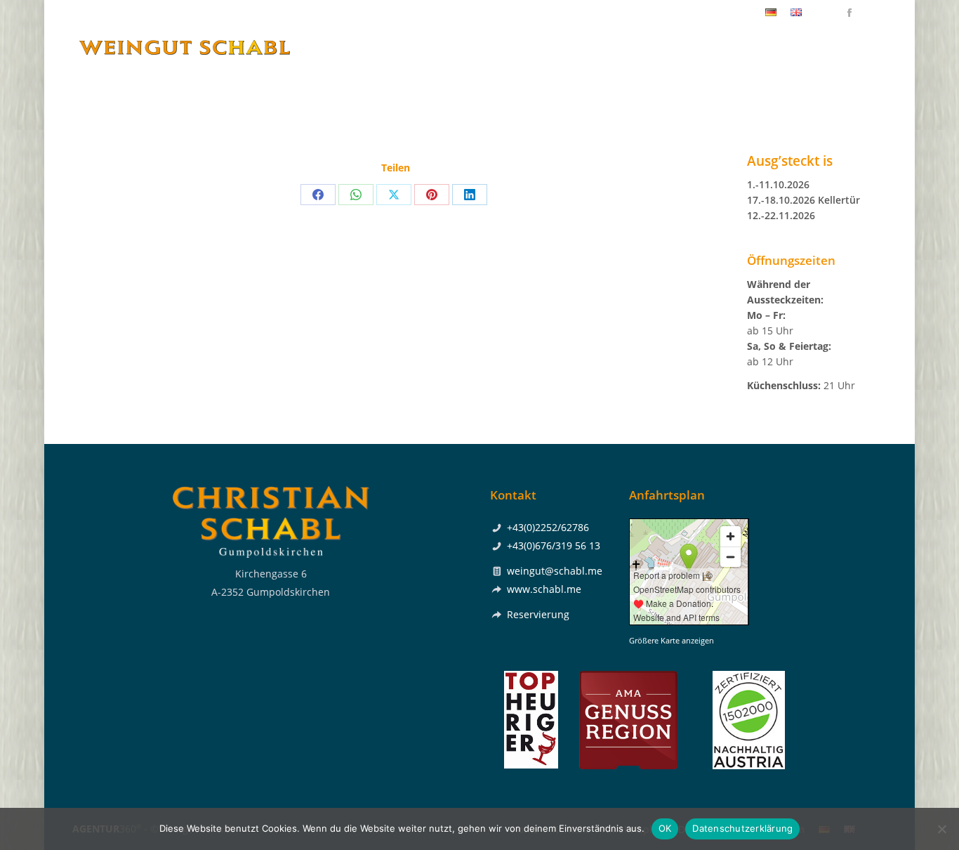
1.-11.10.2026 (778, 184)
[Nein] (941, 829)
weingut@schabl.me (554, 570)
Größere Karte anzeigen (671, 641)
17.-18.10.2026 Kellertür (803, 200)
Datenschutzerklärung (742, 828)
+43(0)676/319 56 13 (553, 545)
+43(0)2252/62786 (714, 12)
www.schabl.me (544, 589)
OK (665, 828)
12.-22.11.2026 (781, 215)
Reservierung (538, 614)
